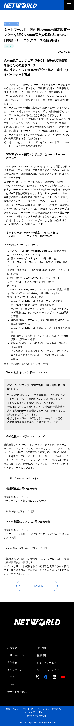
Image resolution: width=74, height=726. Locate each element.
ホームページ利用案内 (37, 716)
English (42, 712)
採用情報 (42, 655)
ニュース (12, 684)
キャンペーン (14, 670)
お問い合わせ (58, 709)
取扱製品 (12, 648)
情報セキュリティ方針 (16, 709)
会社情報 (42, 648)
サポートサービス (17, 691)
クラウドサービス (46, 662)
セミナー (12, 677)
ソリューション (15, 655)
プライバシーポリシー (41, 709)
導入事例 (12, 662)
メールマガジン (31, 712)
